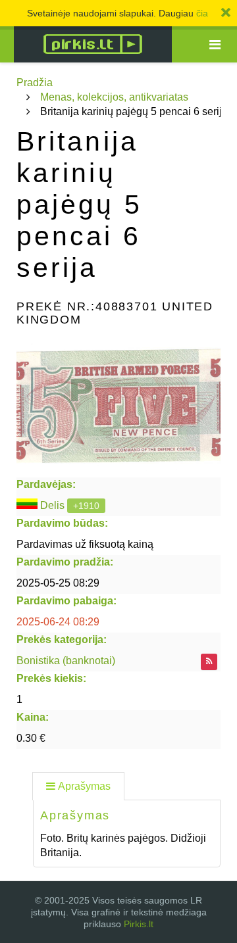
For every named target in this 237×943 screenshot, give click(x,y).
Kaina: (32, 717)
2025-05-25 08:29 (57, 583)
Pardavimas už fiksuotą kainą (84, 544)
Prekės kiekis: (51, 678)
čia (202, 13)
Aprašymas (84, 786)
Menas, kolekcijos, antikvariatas (114, 97)
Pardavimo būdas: (62, 523)
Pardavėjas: (46, 484)
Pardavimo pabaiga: (66, 600)
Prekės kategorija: (61, 639)
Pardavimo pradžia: (64, 562)
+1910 (86, 505)
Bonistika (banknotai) (65, 660)
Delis (52, 505)
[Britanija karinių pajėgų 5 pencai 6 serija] (118, 405)
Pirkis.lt (138, 924)
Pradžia (34, 82)
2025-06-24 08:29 (57, 621)
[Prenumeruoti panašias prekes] (209, 662)
